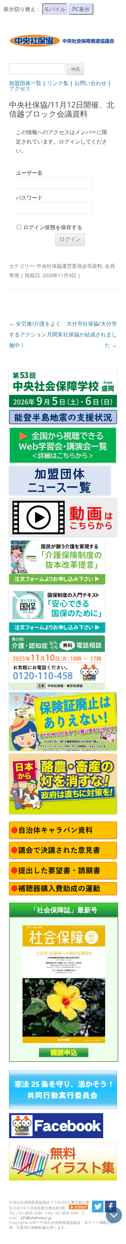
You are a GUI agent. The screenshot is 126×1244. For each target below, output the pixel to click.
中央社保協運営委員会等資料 (69, 265)
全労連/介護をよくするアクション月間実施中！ (36, 334)
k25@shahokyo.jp (36, 1217)
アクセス (20, 88)
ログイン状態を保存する (52, 227)
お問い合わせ (90, 83)
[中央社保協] (63, 51)
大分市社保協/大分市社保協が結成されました (90, 334)
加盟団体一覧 (25, 83)
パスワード (29, 198)
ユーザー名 (29, 173)
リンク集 (58, 83)
